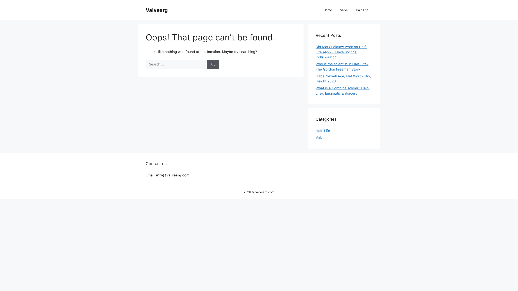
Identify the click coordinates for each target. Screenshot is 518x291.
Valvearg (157, 10)
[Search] (213, 64)
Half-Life (362, 10)
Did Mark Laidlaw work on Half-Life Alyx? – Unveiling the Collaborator (341, 52)
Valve (344, 10)
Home (328, 10)
